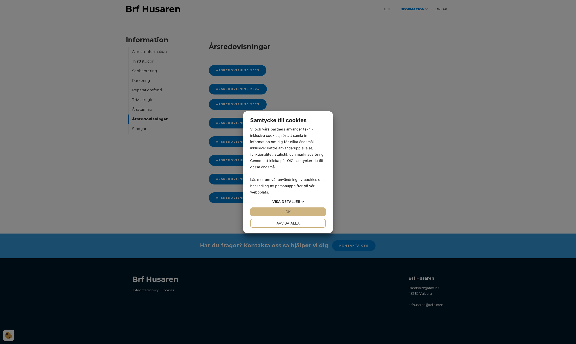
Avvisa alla (288, 223)
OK (288, 211)
